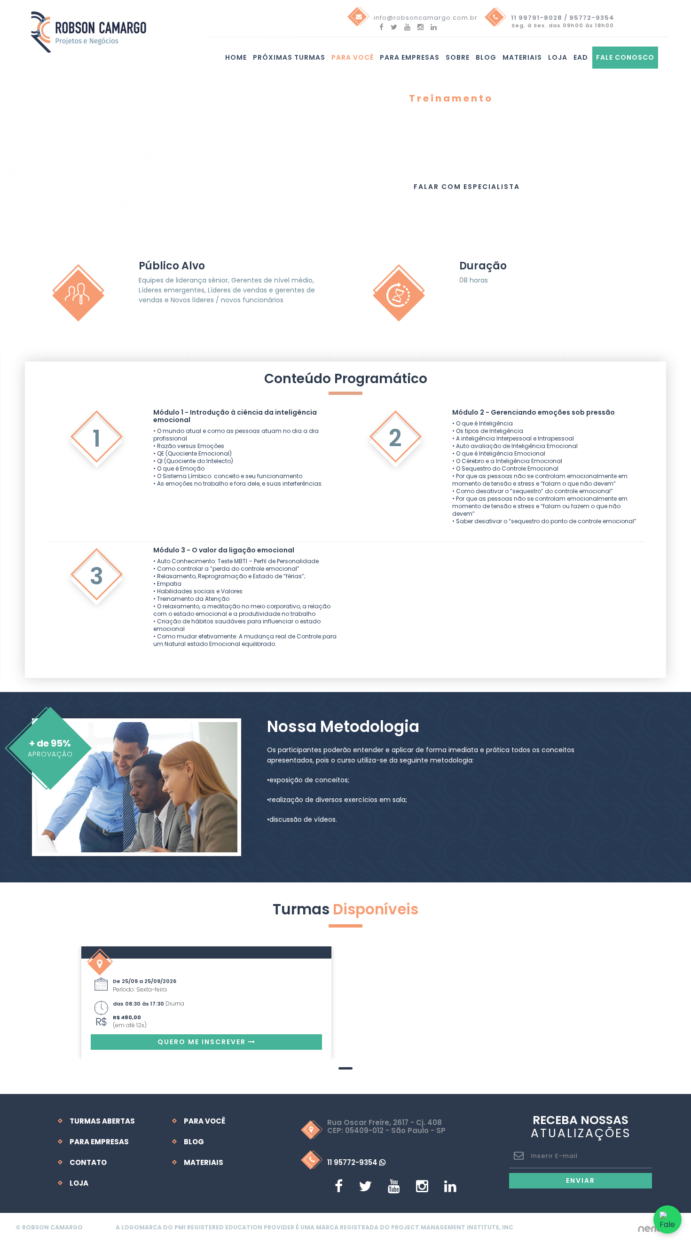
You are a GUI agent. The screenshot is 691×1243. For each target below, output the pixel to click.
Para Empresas (410, 57)
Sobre (458, 57)
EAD (580, 57)
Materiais (522, 57)
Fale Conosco (625, 57)
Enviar (580, 1180)
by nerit (649, 1228)
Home (236, 57)
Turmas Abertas (102, 1121)
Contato (88, 1162)
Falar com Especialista (467, 186)
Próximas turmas (289, 57)
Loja (557, 57)
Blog (486, 57)
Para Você (204, 1121)
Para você (352, 57)
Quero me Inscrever (202, 1041)
